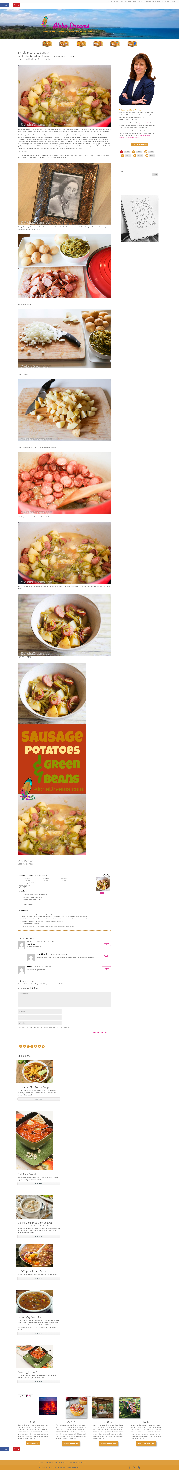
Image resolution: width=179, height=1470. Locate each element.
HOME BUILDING (138, 1)
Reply (106, 943)
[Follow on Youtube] (39, 1046)
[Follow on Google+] (28, 1046)
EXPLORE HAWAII (33, 1443)
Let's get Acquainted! (140, 144)
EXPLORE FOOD (71, 1443)
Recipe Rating (22, 988)
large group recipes (144, 123)
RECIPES (167, 1)
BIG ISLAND (49, 1462)
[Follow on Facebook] (20, 1046)
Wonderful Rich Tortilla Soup (33, 1087)
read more (39, 1099)
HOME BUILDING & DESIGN (77, 1462)
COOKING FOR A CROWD (153, 1)
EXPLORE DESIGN (108, 1443)
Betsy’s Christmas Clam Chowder (35, 1222)
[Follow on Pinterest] (31, 1046)
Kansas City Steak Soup (30, 1317)
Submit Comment (101, 1032)
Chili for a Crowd (27, 1174)
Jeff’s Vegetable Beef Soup (32, 1271)
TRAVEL (173, 1)
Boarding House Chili (29, 1372)
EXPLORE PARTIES (146, 1443)
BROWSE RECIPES (60, 1462)
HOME (116, 1)
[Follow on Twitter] (24, 1046)
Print (102, 893)
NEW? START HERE (125, 1)
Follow (127, 152)
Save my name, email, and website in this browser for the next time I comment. (45, 1028)
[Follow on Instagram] (35, 1046)
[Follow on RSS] (43, 1046)
